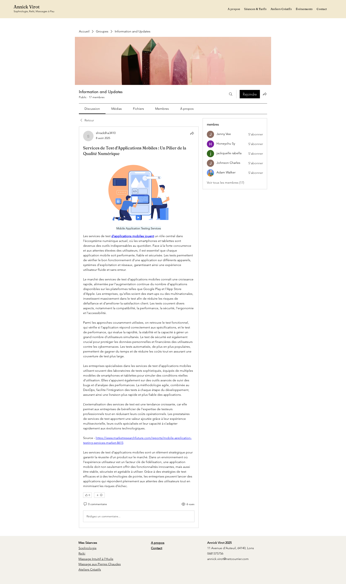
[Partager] (192, 133)
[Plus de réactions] (99, 495)
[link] (92, 109)
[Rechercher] (230, 94)
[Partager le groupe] (264, 94)
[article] (139, 327)
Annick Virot (27, 7)
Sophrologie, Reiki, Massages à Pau (34, 11)
